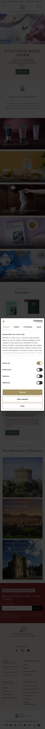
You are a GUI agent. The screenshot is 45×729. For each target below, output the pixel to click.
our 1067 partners (15, 338)
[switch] (40, 369)
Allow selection (22, 399)
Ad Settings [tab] (27, 327)
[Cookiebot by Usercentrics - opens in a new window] (33, 321)
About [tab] (39, 327)
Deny (22, 406)
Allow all (22, 392)
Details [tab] (16, 327)
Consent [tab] (6, 327)
